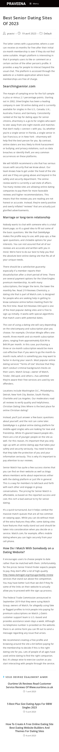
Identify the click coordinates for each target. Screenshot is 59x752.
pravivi (10, 33)
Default (48, 33)
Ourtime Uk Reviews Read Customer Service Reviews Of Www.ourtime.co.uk (29, 685)
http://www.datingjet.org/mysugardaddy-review (28, 574)
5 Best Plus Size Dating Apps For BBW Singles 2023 (29, 705)
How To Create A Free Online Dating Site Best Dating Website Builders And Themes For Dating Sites (29, 727)
